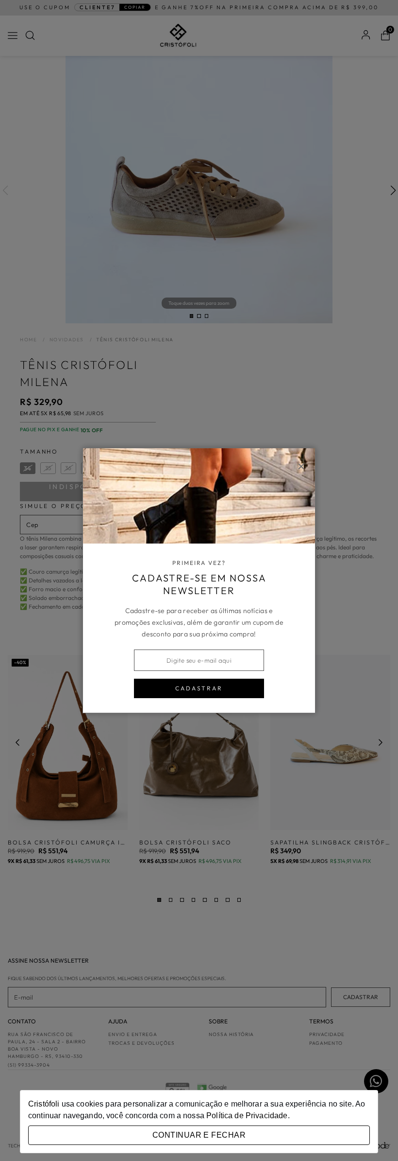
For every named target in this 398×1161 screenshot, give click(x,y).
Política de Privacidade (246, 1115)
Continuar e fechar (199, 1135)
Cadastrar (199, 688)
